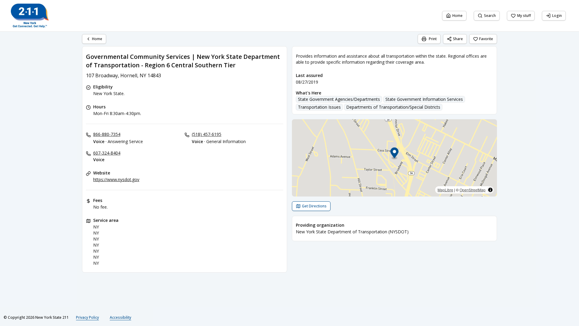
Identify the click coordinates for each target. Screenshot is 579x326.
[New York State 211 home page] (30, 16)
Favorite (486, 38)
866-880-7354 (106, 134)
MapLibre (445, 189)
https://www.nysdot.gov (116, 179)
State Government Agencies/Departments (339, 99)
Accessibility (120, 317)
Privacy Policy (87, 317)
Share (458, 38)
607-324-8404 (106, 153)
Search (490, 15)
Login (557, 15)
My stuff (524, 15)
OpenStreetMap (473, 189)
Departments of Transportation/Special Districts (393, 107)
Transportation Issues (319, 107)
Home (457, 15)
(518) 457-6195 (206, 134)
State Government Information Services (424, 99)
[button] (395, 154)
